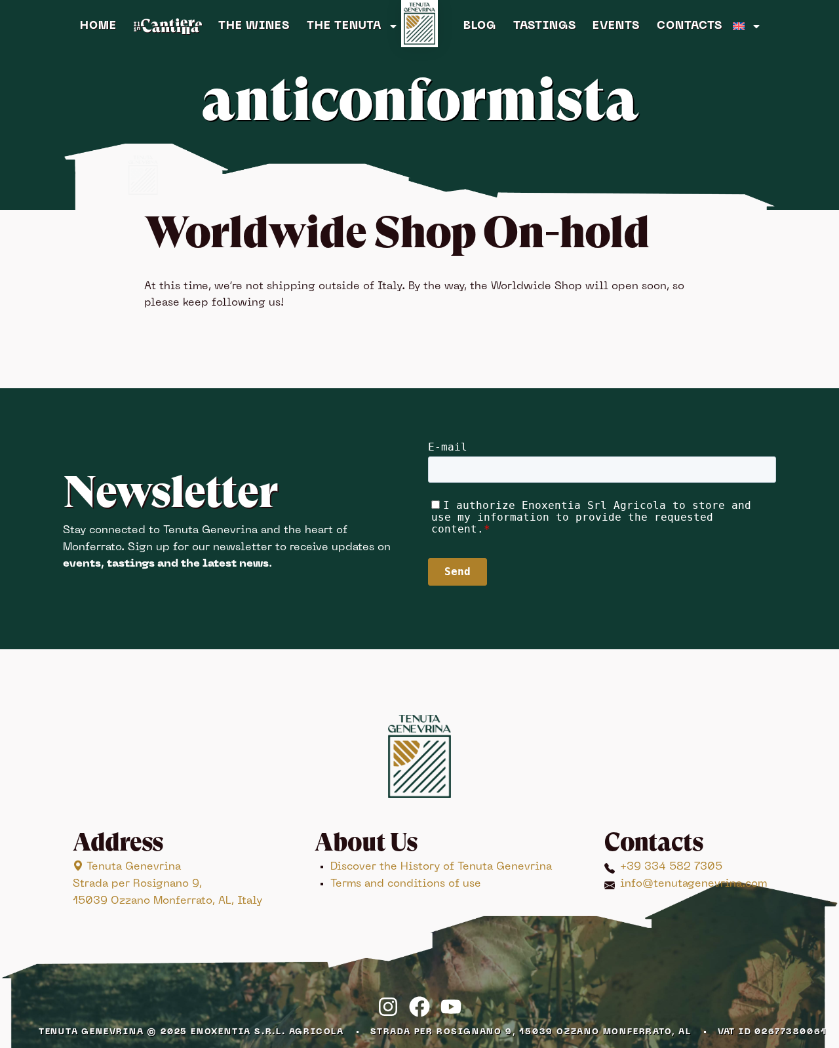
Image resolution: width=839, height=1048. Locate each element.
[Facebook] (419, 1006)
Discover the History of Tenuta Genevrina (441, 867)
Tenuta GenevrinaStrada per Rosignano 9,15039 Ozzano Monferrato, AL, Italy (167, 884)
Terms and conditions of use (405, 884)
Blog (479, 26)
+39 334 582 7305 (671, 867)
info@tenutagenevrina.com (693, 884)
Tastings (544, 26)
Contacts (689, 26)
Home (98, 26)
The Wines (254, 26)
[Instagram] (388, 1006)
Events (616, 26)
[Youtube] (450, 1006)
